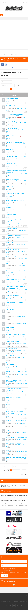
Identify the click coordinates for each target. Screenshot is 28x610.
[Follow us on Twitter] (10, 605)
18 (23, 226)
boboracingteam (20, 297)
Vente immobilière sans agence (15, 200)
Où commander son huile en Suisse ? (16, 264)
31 (23, 103)
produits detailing (11, 309)
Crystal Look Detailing (12, 98)
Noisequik (18, 336)
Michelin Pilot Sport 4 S (12, 249)
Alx (17, 311)
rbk (17, 143)
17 (21, 226)
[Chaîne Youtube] (21, 605)
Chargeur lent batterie (12, 179)
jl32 (17, 366)
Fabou (17, 329)
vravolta (18, 289)
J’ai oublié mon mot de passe (8, 568)
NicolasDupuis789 (20, 195)
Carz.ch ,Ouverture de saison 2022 (15, 322)
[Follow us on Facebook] (6, 605)
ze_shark (18, 117)
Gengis (18, 173)
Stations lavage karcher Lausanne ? (16, 334)
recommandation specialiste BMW (15, 279)
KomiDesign (24, 601)
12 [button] (22, 89)
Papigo (18, 383)
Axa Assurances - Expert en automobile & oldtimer (13, 106)
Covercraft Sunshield (12, 163)
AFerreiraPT (19, 265)
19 (24, 226)
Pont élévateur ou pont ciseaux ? (15, 193)
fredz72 (18, 423)
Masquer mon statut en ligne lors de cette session (13, 572)
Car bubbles (9, 186)
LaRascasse (19, 209)
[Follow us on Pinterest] (17, 605)
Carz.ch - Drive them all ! (13, 341)
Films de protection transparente (15, 142)
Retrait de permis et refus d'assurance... (13, 389)
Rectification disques (12, 128)
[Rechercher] (23, 2)
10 (26, 146)
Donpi (17, 432)
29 (21, 346)
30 (21, 103)
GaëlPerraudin (19, 392)
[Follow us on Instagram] (14, 605)
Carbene (18, 316)
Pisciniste (8, 207)
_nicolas (18, 237)
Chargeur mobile (10, 135)
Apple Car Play (10, 149)
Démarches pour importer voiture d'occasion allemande (15, 287)
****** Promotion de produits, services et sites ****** (14, 115)
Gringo (18, 258)
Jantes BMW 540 (10, 356)
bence (17, 251)
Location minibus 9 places (13, 235)
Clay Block (9, 315)
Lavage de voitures (11, 121)
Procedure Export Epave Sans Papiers (16, 156)
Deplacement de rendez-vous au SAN (16, 457)
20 (26, 226)
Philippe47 (18, 223)
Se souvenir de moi (5, 570)
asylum (18, 216)
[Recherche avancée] (26, 2)
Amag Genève (10, 327)
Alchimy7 (8, 404)
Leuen (17, 202)
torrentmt (18, 188)
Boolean (18, 357)
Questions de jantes (11, 348)
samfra (18, 439)
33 (26, 103)
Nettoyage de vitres (12, 257)
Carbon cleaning (10, 242)
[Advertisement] (14, 34)
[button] (8, 89)
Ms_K (17, 399)
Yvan (17, 100)
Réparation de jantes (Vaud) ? (14, 397)
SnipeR (18, 374)
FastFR (18, 414)
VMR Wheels (9, 450)
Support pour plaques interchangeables (12, 363)
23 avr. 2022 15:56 (23, 311)
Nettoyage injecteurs (12, 214)
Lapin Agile (19, 323)
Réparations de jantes (12, 295)
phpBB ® (9, 601)
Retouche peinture (11, 228)
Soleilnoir (18, 244)
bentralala (18, 129)
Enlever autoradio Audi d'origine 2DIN (16, 437)
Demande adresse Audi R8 (13, 443)
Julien (17, 158)
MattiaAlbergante (20, 350)
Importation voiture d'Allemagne (15, 302)
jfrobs (17, 165)
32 (24, 103)
